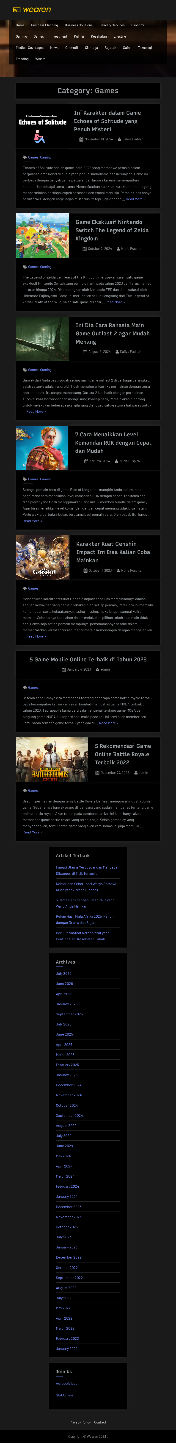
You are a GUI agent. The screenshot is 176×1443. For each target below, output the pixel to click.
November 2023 (69, 1217)
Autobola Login (68, 1383)
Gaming (21, 36)
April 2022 (64, 1318)
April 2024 (64, 1166)
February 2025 (67, 1064)
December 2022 (69, 1257)
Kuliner (79, 36)
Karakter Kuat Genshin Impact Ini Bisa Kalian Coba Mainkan (113, 552)
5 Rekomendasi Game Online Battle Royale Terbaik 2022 (123, 754)
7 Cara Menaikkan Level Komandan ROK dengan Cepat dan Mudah (113, 442)
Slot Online (64, 1395)
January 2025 (66, 1074)
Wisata (40, 59)
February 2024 (67, 1186)
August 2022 (66, 1287)
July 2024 (64, 1135)
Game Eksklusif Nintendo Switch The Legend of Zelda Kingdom (112, 230)
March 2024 (65, 1176)
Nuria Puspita (131, 248)
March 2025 (65, 1054)
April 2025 (64, 1044)
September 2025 (69, 1014)
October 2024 (67, 1105)
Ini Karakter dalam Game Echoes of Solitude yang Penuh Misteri (107, 121)
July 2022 (64, 1297)
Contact (100, 1422)
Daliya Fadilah (132, 139)
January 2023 (66, 1247)
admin (105, 669)
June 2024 (64, 1145)
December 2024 (69, 1085)
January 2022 (67, 1348)
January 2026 (66, 1004)
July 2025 (63, 1024)
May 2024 (63, 1156)
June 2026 (64, 983)
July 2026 (63, 973)
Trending (22, 59)
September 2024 (69, 1115)
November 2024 (69, 1095)
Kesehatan (99, 36)
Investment (59, 36)
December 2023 (68, 1206)
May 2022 (63, 1308)
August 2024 (66, 1125)
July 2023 (63, 1237)
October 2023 (67, 1227)
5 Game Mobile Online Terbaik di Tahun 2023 (88, 659)
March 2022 (65, 1328)
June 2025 (64, 1034)
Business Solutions (79, 25)
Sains (127, 47)
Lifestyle (120, 36)
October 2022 (67, 1267)
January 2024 (67, 1196)
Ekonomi (137, 25)
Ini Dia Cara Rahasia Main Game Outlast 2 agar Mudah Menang (113, 333)
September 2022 (69, 1277)
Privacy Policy (80, 1422)
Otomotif (71, 47)
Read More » (136, 199)
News (54, 47)
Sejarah (110, 47)
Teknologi (145, 47)
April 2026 (64, 994)
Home (20, 25)
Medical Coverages (30, 47)
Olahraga (91, 47)
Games (39, 36)
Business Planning (44, 25)
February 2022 (67, 1338)
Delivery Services (112, 25)
